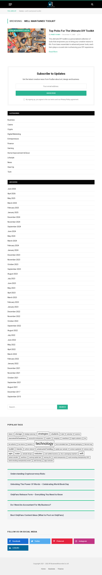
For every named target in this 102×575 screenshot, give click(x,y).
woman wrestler (13, 457)
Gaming (11, 148)
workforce (24, 457)
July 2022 (11, 335)
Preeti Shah (55, 34)
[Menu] (10, 4)
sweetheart (65, 438)
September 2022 (14, 326)
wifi (81, 453)
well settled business (51, 454)
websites (38, 453)
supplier (48, 438)
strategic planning (30, 434)
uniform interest (29, 449)
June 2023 (12, 283)
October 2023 (13, 264)
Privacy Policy (65, 99)
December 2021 (14, 368)
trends (19, 449)
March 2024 (12, 241)
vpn (10, 453)
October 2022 (13, 321)
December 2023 (14, 255)
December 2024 (14, 217)
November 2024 (14, 222)
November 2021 (14, 373)
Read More (53, 52)
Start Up (11, 167)
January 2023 (13, 307)
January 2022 (13, 364)
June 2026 (12, 189)
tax (85, 438)
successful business (17, 438)
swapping (56, 438)
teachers (30, 444)
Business (11, 120)
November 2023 (14, 260)
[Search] (92, 4)
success (77, 434)
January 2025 (13, 212)
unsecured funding (45, 449)
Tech (9, 172)
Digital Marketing (14, 134)
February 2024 (13, 245)
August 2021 (13, 387)
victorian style (88, 449)
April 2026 (12, 194)
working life (47, 457)
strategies (43, 433)
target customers (77, 438)
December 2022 (14, 312)
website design (27, 454)
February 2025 (13, 208)
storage (18, 434)
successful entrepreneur (36, 438)
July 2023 (11, 279)
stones (11, 434)
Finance (11, 143)
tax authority (12, 444)
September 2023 (14, 269)
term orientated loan (62, 444)
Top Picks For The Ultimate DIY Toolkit (71, 30)
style (62, 434)
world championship (60, 457)
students (55, 434)
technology (44, 443)
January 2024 (13, 250)
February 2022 (13, 359)
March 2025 (12, 203)
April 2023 (12, 293)
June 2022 (12, 340)
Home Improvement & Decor (19, 30)
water (17, 453)
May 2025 (11, 198)
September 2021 (14, 382)
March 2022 (12, 354)
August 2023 (13, 274)
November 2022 (14, 316)
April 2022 (12, 349)
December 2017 (14, 392)
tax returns (21, 444)
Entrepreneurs (13, 139)
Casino (10, 125)
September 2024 (14, 227)
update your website (61, 449)
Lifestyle (11, 158)
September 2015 (14, 397)
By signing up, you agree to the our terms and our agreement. (52, 99)
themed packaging (76, 444)
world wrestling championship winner (20, 460)
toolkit (11, 449)
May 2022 (11, 345)
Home (21, 11)
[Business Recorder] (51, 4)
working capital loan (35, 457)
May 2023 (11, 288)
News (10, 162)
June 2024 (12, 231)
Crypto (10, 129)
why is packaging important (69, 454)
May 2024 (11, 236)
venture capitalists (75, 449)
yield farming (38, 460)
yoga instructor (48, 460)
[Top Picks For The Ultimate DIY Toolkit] (26, 40)
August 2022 (13, 330)
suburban (69, 434)
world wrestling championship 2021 (78, 457)
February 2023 (13, 302)
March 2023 (12, 297)
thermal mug (88, 444)
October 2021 (13, 378)
